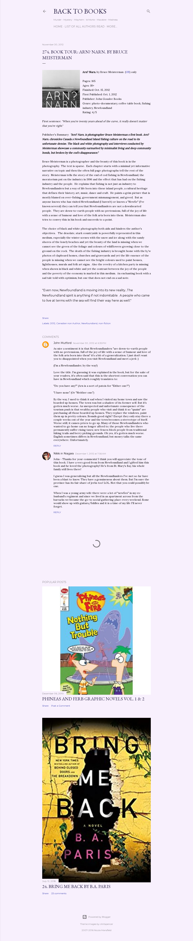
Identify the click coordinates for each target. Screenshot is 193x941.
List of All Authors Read (85, 26)
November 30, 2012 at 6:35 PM (89, 343)
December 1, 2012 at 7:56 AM (90, 453)
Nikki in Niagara (64, 453)
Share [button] (45, 318)
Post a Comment (60, 705)
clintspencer (106, 924)
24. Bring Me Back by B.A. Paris (76, 886)
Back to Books (80, 11)
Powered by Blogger (99, 916)
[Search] (148, 10)
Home (58, 26)
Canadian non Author (68, 323)
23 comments (58, 893)
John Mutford (62, 343)
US (127, 72)
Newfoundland (89, 323)
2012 (52, 323)
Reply (57, 445)
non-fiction (105, 323)
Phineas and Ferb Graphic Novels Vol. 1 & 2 (93, 699)
